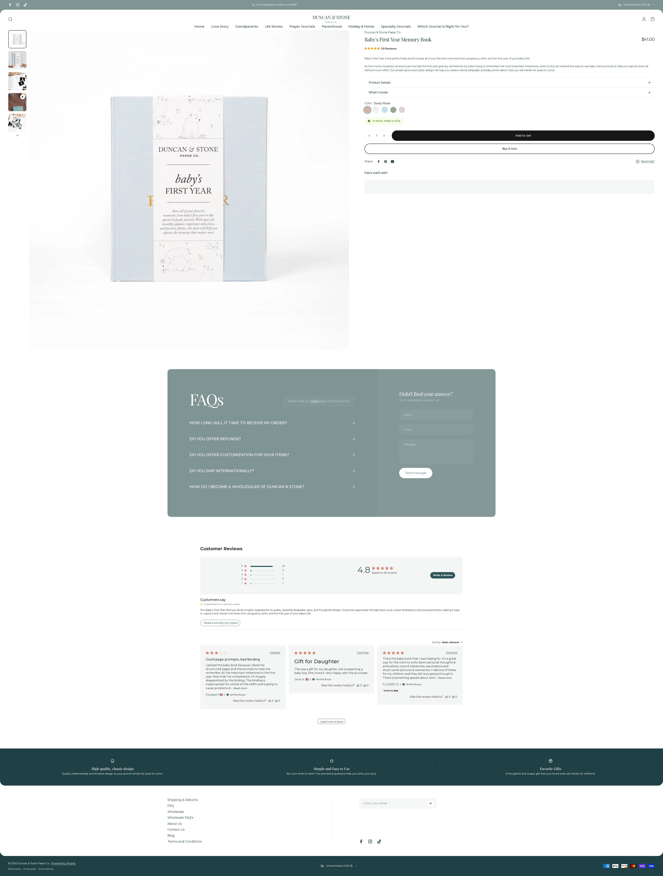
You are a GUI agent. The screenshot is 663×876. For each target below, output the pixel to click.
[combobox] (636, 5)
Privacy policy (29, 869)
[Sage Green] (393, 110)
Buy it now (509, 148)
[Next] (340, 198)
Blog (171, 836)
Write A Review (443, 575)
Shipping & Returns (182, 800)
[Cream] (376, 110)
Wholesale (175, 812)
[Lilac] (402, 110)
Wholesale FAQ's (180, 818)
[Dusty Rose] (367, 110)
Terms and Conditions (184, 841)
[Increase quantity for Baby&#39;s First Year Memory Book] (385, 136)
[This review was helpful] (270, 700)
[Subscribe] (430, 803)
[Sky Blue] (385, 110)
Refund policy (14, 869)
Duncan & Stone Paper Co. (382, 32)
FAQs (314, 401)
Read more (240, 688)
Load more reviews (331, 721)
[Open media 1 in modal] (189, 190)
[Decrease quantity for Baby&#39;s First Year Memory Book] (369, 136)
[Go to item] (17, 39)
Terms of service (45, 869)
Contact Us (176, 829)
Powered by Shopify (63, 863)
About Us (174, 824)
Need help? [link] (648, 161)
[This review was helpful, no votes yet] (358, 685)
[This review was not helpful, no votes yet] (276, 700)
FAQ (170, 806)
